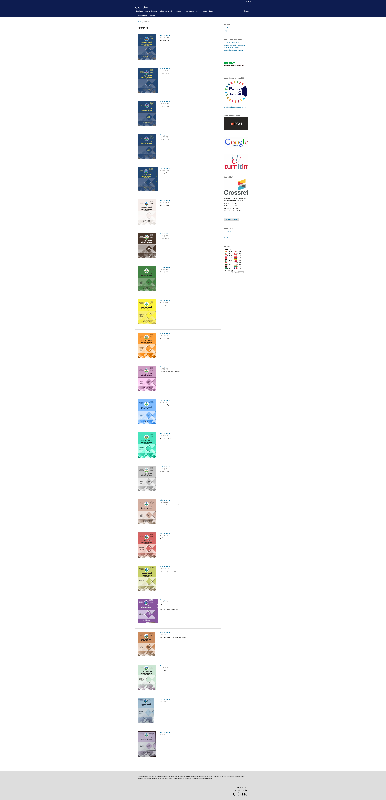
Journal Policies (208, 11)
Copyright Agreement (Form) (233, 50)
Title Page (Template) (231, 47)
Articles (179, 11)
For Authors (227, 235)
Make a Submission (231, 219)
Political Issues (165, 35)
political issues (165, 467)
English (226, 31)
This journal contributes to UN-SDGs (236, 107)
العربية (226, 28)
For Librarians (228, 238)
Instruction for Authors (231, 42)
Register (153, 15)
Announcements (141, 15)
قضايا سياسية (141, 7)
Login (248, 1)
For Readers (227, 232)
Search (247, 11)
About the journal (166, 11)
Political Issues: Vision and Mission (146, 11)
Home (139, 22)
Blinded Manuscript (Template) (234, 45)
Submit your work (192, 11)
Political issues (165, 234)
